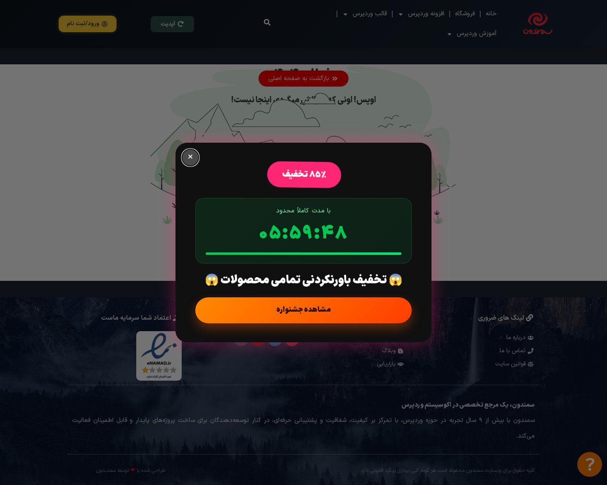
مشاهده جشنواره (303, 309)
